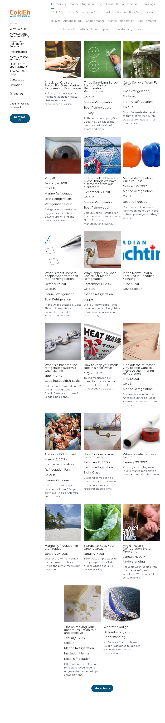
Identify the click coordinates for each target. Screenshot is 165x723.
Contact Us (20, 118)
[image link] (20, 13)
